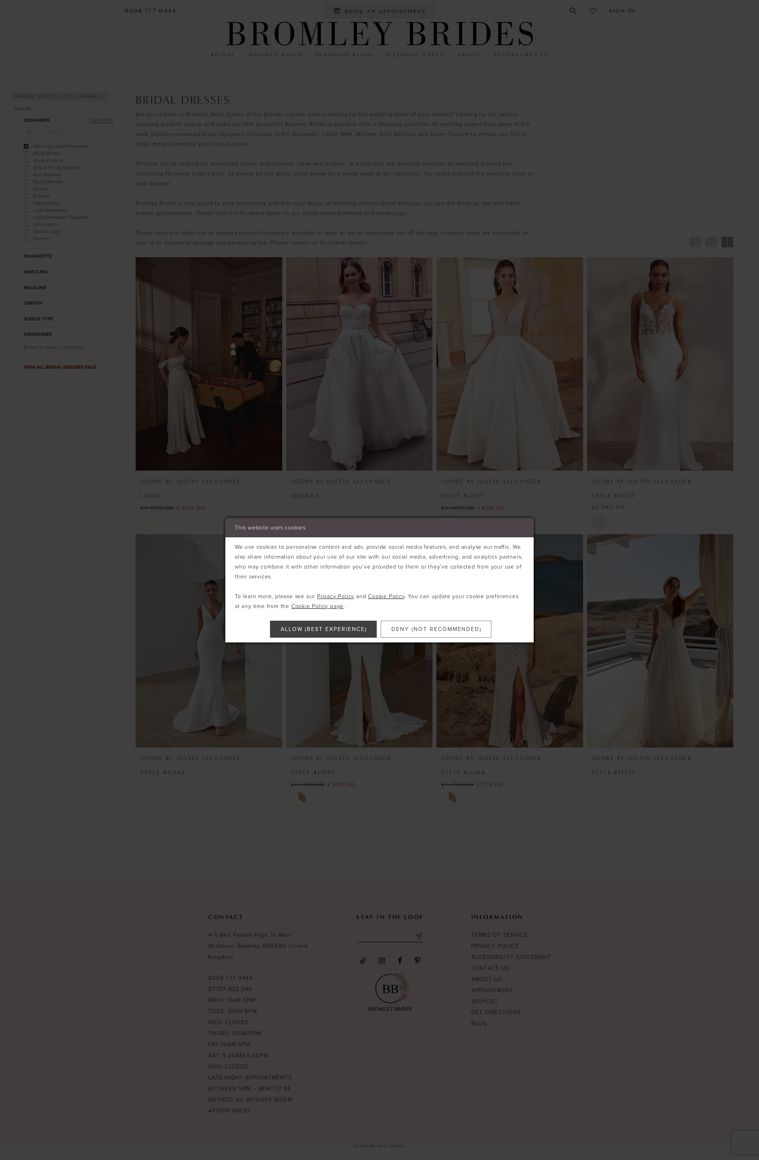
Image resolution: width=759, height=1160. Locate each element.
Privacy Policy (335, 596)
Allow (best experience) (324, 629)
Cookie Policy (386, 596)
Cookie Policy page (317, 606)
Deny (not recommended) (436, 629)
